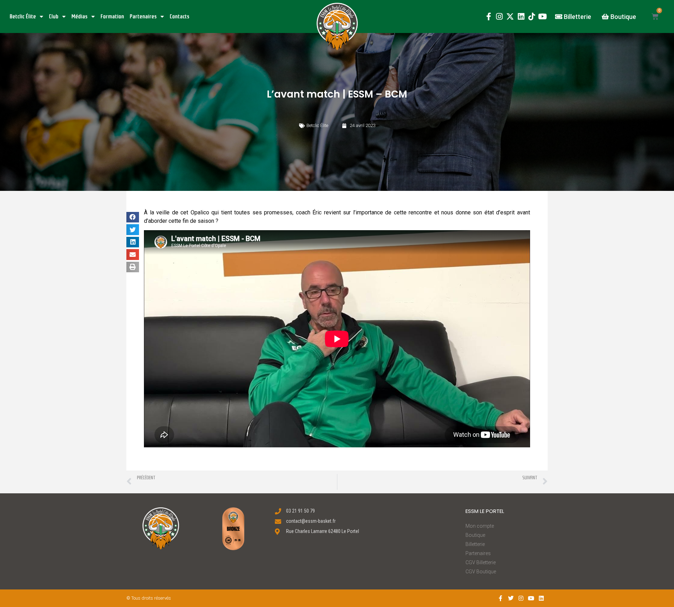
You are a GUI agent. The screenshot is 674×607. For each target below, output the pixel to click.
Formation (112, 16)
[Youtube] (542, 16)
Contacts (180, 16)
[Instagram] (499, 16)
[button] (337, 26)
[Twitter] (511, 598)
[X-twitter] (510, 16)
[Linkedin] (521, 16)
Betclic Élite (23, 16)
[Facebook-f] (488, 16)
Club (54, 16)
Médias (80, 16)
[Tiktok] (531, 16)
